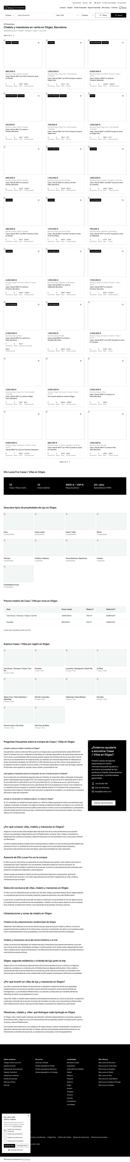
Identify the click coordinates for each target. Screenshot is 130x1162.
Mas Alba (100, 697)
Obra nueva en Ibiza (105, 1075)
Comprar (63, 7)
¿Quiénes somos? (10, 1066)
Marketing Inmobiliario (11, 1075)
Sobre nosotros (77, 3)
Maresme (70, 1079)
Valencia (70, 1082)
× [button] (28, 1115)
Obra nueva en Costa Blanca (108, 1079)
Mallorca (70, 1075)
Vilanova (70, 1095)
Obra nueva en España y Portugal (109, 1082)
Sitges (35, 30)
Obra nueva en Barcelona (106, 1062)
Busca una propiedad (110, 3)
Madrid (69, 1072)
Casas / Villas (71, 532)
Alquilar (70, 7)
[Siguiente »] (13, 35)
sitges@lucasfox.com (103, 791)
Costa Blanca (71, 1101)
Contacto (114, 7)
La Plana (100, 668)
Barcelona (28, 30)
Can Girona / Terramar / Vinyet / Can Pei (17, 669)
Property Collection (10, 1072)
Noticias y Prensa (9, 1082)
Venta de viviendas (41, 1062)
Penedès (38, 668)
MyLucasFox (122, 3)
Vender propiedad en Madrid (44, 1066)
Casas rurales (40, 532)
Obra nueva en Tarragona (106, 1069)
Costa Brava (71, 1066)
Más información (17, 1126)
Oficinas (6, 1085)
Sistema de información (81, 1137)
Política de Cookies (64, 1137)
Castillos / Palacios (42, 558)
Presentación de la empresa (13, 1069)
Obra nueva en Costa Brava (107, 1066)
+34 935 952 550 (101, 784)
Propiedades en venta (10, 30)
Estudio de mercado (10, 1079)
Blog (90, 3)
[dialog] (16, 1133)
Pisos (6, 532)
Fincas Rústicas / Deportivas (76, 558)
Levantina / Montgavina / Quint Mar (79, 668)
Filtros (104, 15)
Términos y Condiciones (37, 1137)
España (21, 30)
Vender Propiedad (80, 7)
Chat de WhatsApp (102, 788)
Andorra (69, 1088)
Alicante (70, 1098)
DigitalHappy (26, 1159)
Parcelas (7, 558)
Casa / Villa (42, 30)
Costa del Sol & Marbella (75, 1069)
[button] (7, 53)
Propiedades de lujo (11, 585)
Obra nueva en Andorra (106, 1085)
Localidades (71, 1104)
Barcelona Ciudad (73, 1062)
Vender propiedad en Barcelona (46, 1069)
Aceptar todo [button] (9, 1146)
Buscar (120, 15)
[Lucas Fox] (15, 8)
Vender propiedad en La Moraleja (46, 1072)
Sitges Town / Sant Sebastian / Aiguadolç (15, 698)
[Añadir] (38, 42)
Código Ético (51, 1137)
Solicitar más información (103, 803)
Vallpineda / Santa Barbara (76, 697)
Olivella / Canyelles (42, 697)
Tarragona (70, 1092)
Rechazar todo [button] (22, 1146)
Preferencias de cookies (99, 1137)
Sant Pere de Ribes (42, 725)
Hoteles (100, 558)
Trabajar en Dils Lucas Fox (12, 1062)
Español (98, 3)
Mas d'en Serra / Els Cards (13, 725)
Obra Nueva (106, 7)
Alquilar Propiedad (94, 7)
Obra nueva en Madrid (105, 1072)
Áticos (99, 532)
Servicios (85, 3)
